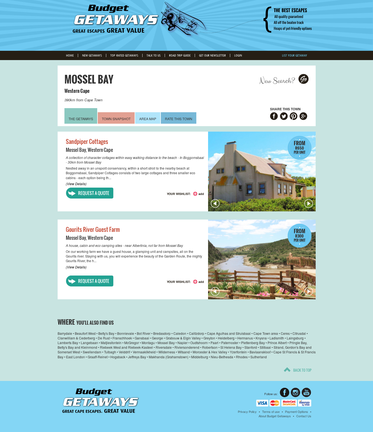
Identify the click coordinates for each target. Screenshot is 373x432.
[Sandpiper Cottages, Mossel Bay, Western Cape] (262, 171)
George (157, 338)
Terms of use (271, 411)
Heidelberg (226, 338)
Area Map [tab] (147, 118)
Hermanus (245, 338)
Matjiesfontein (111, 342)
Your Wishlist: (179, 194)
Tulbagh (110, 352)
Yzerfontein (238, 352)
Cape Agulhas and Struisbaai (229, 333)
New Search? (277, 80)
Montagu (148, 342)
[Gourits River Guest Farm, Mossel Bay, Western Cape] (262, 259)
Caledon (179, 333)
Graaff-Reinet (98, 356)
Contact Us (303, 416)
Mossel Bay (76, 149)
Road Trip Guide (180, 55)
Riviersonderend (186, 347)
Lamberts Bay (68, 342)
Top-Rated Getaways (124, 55)
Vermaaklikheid (144, 352)
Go (303, 79)
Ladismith (277, 338)
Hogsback (117, 356)
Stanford (250, 347)
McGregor (131, 342)
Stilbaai (265, 347)
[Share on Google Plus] (303, 116)
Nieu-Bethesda (222, 356)
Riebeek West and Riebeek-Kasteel (126, 347)
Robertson (210, 347)
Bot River (143, 333)
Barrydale (65, 333)
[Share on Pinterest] (294, 116)
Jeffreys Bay (137, 356)
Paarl (214, 342)
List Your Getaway (294, 55)
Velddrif (124, 352)
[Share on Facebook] (274, 116)
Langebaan (89, 342)
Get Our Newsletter (212, 55)
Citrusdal (299, 333)
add (201, 194)
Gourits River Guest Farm (93, 229)
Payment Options (296, 411)
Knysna (261, 338)
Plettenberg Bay (253, 342)
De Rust (104, 338)
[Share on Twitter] (284, 116)
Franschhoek (122, 338)
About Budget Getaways (275, 416)
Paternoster (229, 342)
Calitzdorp (196, 333)
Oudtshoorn (199, 342)
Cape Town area (265, 333)
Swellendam (92, 352)
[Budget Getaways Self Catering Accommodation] (101, 401)
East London (75, 356)
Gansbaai (142, 338)
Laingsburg (295, 338)
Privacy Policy (247, 411)
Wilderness (166, 352)
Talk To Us (154, 55)
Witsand (184, 352)
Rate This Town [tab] (178, 118)
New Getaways (92, 55)
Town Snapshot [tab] (116, 118)
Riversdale (164, 347)
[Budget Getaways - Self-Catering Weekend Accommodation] (186, 24)
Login (238, 55)
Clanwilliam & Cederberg (76, 338)
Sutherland (258, 356)
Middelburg (199, 356)
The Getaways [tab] (81, 118)
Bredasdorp (162, 333)
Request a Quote (93, 193)
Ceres (285, 333)
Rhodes (242, 356)
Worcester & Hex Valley (210, 352)
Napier (182, 342)
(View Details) (76, 183)
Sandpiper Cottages (87, 141)
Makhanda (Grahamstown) (168, 356)
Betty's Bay (106, 333)
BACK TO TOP (302, 370)
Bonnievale (125, 333)
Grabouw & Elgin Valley (183, 338)
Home (70, 55)
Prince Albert (277, 342)
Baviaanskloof (260, 352)
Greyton (209, 338)
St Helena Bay (231, 347)
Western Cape (77, 90)
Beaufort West (85, 333)
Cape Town (93, 99)
